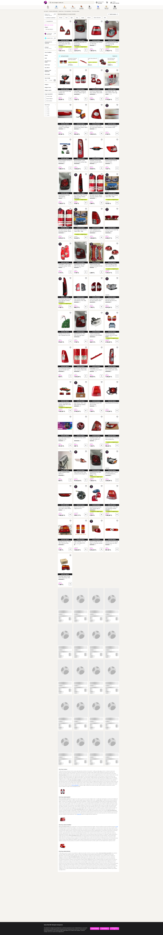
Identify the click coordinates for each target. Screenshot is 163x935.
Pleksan (89, 17)
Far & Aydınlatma (68, 11)
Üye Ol (113, 3)
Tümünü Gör (114, 56)
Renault (60, 17)
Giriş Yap (117, 3)
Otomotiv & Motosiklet (53, 11)
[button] (117, 62)
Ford (66, 17)
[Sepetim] (107, 2)
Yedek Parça (61, 11)
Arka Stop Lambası (75, 11)
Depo (77, 17)
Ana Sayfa (46, 11)
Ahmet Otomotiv (97, 17)
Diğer (72, 17)
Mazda (82, 17)
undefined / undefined (50, 17)
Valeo (105, 17)
